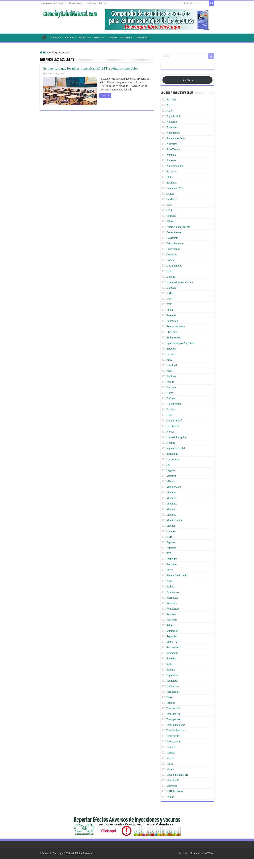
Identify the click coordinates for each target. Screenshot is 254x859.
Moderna (171, 514)
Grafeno (170, 409)
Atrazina (171, 154)
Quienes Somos (75, 3)
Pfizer (169, 569)
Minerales (171, 503)
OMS (169, 536)
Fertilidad (171, 365)
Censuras (171, 215)
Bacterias (171, 171)
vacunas (170, 747)
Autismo (171, 160)
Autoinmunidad (175, 165)
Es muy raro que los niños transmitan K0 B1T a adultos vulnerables (90, 68)
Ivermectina (172, 459)
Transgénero (173, 713)
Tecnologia (172, 680)
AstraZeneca (173, 149)
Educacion (172, 320)
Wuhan (170, 796)
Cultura (170, 260)
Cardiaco (171, 199)
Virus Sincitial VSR (177, 774)
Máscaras (171, 481)
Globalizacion (174, 403)
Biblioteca (171, 182)
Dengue (170, 276)
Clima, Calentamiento (178, 226)
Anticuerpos (173, 132)
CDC (169, 204)
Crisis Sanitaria (174, 243)
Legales (170, 470)
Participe (102, 3)
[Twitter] (190, 3)
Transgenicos (173, 719)
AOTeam (209, 853)
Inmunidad (172, 453)
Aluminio (171, 121)
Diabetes (171, 287)
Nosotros (125, 37)
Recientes (171, 603)
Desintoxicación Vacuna (179, 282)
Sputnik (170, 669)
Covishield (172, 237)
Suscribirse (188, 80)
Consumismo (173, 232)
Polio (169, 581)
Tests (169, 697)
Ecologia (171, 315)
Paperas (170, 542)
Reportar (84, 37)
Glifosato (171, 398)
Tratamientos (173, 735)
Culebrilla (171, 254)
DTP (169, 304)
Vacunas (69, 37)
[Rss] (184, 3)
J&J (168, 464)
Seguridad (171, 636)
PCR (169, 553)
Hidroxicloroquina (176, 437)
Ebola (169, 309)
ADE (169, 105)
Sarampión (172, 630)
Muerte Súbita (174, 520)
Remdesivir (172, 608)
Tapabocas (172, 675)
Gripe (169, 415)
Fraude (170, 381)
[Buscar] (211, 3)
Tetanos (170, 702)
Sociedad (171, 658)
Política (170, 586)
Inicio (44, 37)
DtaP (169, 298)
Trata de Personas (176, 730)
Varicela (170, 752)
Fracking (171, 376)
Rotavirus (171, 619)
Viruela (170, 769)
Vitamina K (172, 780)
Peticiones (171, 564)
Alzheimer (172, 127)
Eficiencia (171, 331)
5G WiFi (171, 99)
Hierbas (98, 37)
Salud (169, 625)
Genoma (171, 387)
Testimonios (173, 691)
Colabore (112, 37)
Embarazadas (173, 337)
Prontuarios (172, 592)
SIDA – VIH (173, 641)
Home (46, 52)
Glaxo (169, 392)
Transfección (173, 708)
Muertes (170, 525)
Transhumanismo (175, 724)
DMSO (170, 293)
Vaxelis (170, 758)
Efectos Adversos (175, 326)
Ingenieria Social (175, 448)
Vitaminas (171, 785)
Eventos (170, 354)
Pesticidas (171, 558)
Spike (169, 664)
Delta (169, 271)
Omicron (171, 531)
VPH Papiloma (174, 791)
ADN (169, 110)
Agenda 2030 (173, 116)
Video (169, 763)
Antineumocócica (176, 138)
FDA (169, 359)
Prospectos (172, 597)
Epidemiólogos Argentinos (180, 343)
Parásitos (171, 547)
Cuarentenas (173, 248)
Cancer (170, 193)
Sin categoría (173, 647)
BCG (169, 177)
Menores (171, 492)
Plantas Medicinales (177, 575)
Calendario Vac (174, 188)
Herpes (170, 431)
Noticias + (56, 37)
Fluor (169, 370)
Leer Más (105, 95)
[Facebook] (188, 3)
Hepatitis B (172, 426)
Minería (170, 509)
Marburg (171, 475)
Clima (169, 221)
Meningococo (173, 486)
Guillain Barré (174, 420)
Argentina (171, 143)
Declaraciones (174, 265)
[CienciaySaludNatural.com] (70, 13)
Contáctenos (91, 3)
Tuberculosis (173, 741)
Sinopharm (172, 652)
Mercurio (171, 498)
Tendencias (172, 686)
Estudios (171, 348)
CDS (169, 210)
